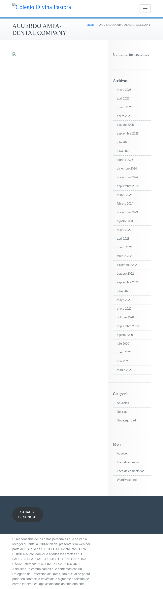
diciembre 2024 (127, 168)
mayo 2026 (124, 89)
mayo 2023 (124, 229)
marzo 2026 (124, 107)
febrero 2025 (125, 159)
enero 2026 (124, 116)
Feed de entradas (128, 462)
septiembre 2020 (128, 326)
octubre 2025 (125, 124)
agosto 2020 (125, 334)
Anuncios (123, 403)
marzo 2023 (124, 247)
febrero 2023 (125, 256)
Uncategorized (126, 420)
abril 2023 (123, 238)
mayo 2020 (124, 352)
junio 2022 (123, 291)
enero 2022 (124, 308)
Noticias (122, 411)
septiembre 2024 (128, 186)
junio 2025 (123, 151)
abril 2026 (123, 98)
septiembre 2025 (128, 133)
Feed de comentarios (130, 471)
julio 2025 (123, 142)
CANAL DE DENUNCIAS (28, 515)
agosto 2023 (125, 221)
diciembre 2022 (127, 264)
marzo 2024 (124, 194)
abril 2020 (123, 361)
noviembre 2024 (127, 177)
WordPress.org (127, 479)
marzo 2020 (124, 370)
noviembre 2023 (127, 212)
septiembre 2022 (128, 282)
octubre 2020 (125, 317)
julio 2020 (123, 343)
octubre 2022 (125, 273)
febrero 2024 (125, 203)
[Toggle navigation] (145, 8)
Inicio (90, 24)
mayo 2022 (124, 299)
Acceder (122, 453)
